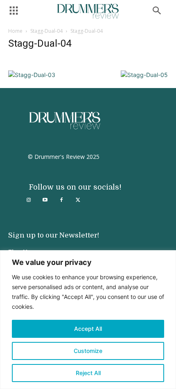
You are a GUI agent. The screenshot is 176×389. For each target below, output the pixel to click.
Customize (88, 350)
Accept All (88, 328)
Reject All (88, 372)
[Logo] (88, 11)
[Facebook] (61, 200)
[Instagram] (29, 200)
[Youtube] (45, 200)
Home (15, 30)
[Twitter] (78, 200)
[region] (88, 319)
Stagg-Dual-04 (46, 30)
